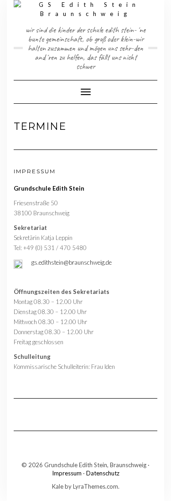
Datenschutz (102, 473)
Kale (57, 486)
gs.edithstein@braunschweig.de (71, 262)
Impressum (67, 473)
